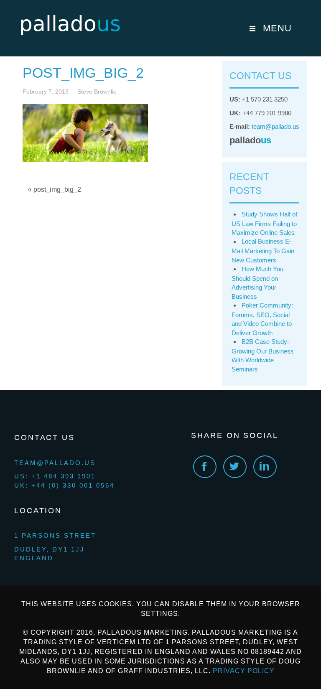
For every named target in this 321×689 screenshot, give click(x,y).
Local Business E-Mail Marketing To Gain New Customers (263, 250)
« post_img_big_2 (54, 189)
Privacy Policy (244, 670)
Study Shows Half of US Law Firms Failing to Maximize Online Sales (264, 223)
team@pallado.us (275, 126)
